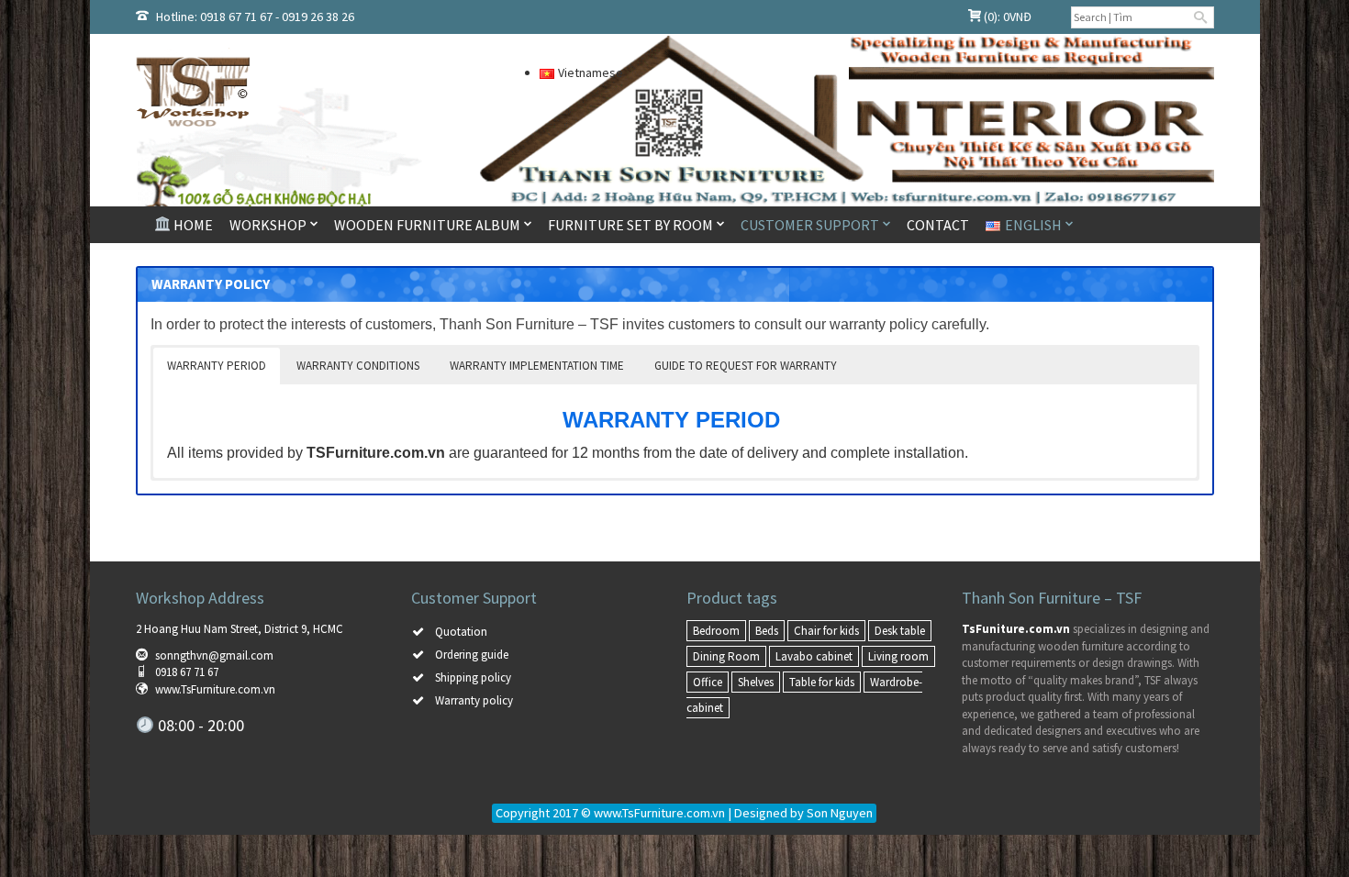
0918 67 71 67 (186, 672)
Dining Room (726, 656)
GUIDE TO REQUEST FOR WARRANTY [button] (745, 365)
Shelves (756, 682)
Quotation (461, 631)
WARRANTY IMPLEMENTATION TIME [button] (537, 365)
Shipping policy (473, 677)
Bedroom (716, 630)
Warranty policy (474, 700)
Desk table (900, 630)
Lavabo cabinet (814, 656)
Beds (766, 630)
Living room (898, 656)
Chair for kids (826, 630)
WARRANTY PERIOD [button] (216, 365)
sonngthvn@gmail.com (214, 655)
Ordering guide (471, 654)
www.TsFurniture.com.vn (215, 689)
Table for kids (821, 682)
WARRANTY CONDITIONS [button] (357, 365)
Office (707, 682)
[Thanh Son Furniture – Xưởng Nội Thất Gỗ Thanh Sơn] (308, 91)
